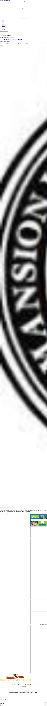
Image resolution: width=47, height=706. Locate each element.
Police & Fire (4, 25)
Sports (3, 23)
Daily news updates (3, 699)
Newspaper (3, 29)
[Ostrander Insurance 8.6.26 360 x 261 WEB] (38, 636)
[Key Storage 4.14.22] (43, 624)
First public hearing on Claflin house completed (11, 39)
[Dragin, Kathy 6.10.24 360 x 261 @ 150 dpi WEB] (38, 623)
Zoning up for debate (5, 507)
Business (3, 24)
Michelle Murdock (3, 41)
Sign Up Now (2, 703)
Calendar (3, 27)
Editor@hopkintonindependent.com (17, 684)
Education (3, 22)
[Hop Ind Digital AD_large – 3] (38, 538)
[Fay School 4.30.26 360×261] (38, 550)
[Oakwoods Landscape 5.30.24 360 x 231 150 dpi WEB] (38, 562)
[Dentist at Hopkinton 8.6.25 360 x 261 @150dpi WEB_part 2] (38, 648)
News (3, 21)
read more (1, 45)
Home (3, 20)
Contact (3, 28)
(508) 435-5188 (24, 686)
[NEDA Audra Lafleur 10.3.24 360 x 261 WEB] (38, 611)
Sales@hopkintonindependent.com (32, 684)
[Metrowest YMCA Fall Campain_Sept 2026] (38, 574)
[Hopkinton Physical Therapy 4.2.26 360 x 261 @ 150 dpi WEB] (38, 660)
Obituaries (3, 26)
